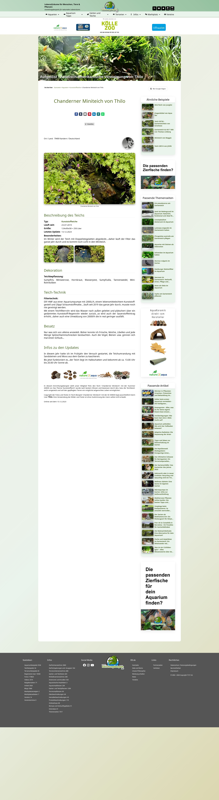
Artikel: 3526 (28, 686)
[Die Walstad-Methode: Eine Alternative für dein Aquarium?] (147, 535)
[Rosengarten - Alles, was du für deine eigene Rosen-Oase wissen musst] (147, 411)
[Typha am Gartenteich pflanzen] (147, 298)
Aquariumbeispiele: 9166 (32, 665)
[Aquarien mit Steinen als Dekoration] (147, 248)
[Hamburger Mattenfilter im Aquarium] (147, 273)
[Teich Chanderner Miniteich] (59, 261)
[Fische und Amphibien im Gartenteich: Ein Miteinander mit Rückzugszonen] (147, 543)
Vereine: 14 (28, 697)
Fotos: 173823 (29, 677)
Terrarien (119, 14)
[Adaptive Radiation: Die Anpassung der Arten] (147, 436)
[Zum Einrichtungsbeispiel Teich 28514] (147, 150)
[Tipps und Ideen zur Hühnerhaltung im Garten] (147, 444)
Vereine (170, 14)
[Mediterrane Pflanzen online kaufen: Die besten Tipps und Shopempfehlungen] (147, 502)
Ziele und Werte (137, 668)
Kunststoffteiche (75, 87)
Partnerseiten (158, 665)
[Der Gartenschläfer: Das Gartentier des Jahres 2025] (147, 469)
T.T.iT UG (190, 675)
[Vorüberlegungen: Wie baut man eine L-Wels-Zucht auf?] (147, 420)
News (134, 677)
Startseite (57, 87)
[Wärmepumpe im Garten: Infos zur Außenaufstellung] (147, 494)
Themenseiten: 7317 (56, 712)
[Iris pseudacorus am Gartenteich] (147, 207)
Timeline (135, 680)
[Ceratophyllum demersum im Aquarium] (147, 224)
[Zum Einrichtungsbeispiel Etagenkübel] (147, 117)
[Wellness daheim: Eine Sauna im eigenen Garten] (147, 486)
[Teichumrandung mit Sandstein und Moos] (89, 261)
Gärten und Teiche (95, 14)
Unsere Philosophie (138, 671)
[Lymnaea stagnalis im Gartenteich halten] (147, 232)
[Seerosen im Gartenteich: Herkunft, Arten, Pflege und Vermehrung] (147, 281)
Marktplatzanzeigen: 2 (31, 691)
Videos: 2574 (28, 680)
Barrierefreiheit (176, 668)
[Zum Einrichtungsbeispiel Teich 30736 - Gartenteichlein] (147, 125)
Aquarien (52, 14)
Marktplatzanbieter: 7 (31, 694)
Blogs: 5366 (28, 688)
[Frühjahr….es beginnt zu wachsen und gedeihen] (89, 203)
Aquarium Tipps (71, 14)
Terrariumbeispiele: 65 (31, 671)
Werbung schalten (138, 674)
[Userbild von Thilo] (128, 148)
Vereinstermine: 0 (30, 700)
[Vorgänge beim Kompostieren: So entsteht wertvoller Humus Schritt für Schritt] (147, 510)
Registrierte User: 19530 (32, 674)
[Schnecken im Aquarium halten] (147, 257)
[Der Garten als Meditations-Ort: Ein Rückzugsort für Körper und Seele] (147, 518)
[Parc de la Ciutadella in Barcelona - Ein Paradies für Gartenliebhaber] (147, 527)
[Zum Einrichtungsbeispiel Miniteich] (147, 142)
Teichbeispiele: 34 (30, 668)
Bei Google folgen (159, 89)
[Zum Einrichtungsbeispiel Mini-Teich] (147, 109)
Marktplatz (153, 14)
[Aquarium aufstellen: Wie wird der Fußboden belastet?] (147, 428)
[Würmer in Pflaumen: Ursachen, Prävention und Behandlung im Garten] (147, 395)
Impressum (174, 671)
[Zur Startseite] (112, 669)
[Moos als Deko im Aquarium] (147, 290)
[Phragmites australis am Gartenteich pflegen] (147, 240)
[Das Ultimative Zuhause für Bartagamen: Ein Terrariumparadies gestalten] (147, 461)
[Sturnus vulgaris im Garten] (147, 265)
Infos (135, 14)
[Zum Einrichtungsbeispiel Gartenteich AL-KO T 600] (147, 134)
